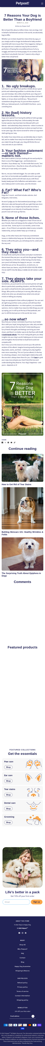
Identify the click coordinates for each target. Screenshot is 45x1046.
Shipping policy (22, 1000)
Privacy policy (22, 987)
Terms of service (22, 991)
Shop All (22, 945)
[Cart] (42, 3)
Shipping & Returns (22, 971)
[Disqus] (22, 611)
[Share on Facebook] (2, 442)
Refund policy (22, 983)
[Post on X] (5, 442)
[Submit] (33, 1016)
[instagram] (22, 933)
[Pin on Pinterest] (8, 442)
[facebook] (19, 933)
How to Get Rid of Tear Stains (16, 484)
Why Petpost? (22, 949)
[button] (14, 442)
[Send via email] (11, 442)
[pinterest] (25, 933)
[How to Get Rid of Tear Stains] (22, 468)
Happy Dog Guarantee (22, 966)
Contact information (22, 996)
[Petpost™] (22, 3)
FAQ (22, 953)
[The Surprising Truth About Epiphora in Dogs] (22, 553)
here (36, 357)
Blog (22, 962)
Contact (22, 958)
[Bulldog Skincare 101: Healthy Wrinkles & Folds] (22, 508)
